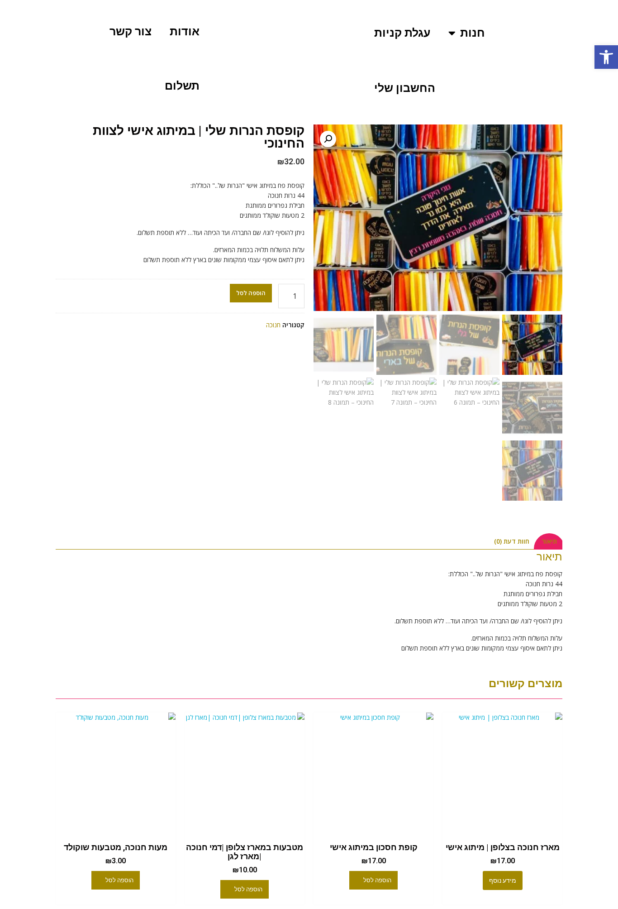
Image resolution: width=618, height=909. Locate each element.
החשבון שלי (404, 88)
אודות (185, 31)
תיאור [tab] (549, 541)
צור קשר (130, 31)
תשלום (182, 85)
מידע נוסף (502, 880)
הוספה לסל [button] (377, 880)
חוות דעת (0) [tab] (511, 541)
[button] (606, 57)
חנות (472, 32)
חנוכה (273, 325)
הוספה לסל (251, 293)
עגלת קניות (402, 32)
